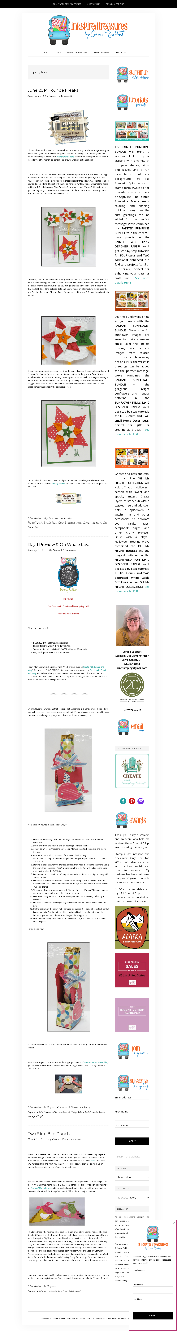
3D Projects (49, 1107)
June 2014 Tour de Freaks (53, 90)
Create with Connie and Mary (73, 1107)
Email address (123, 1097)
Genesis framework (96, 1318)
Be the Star (50, 522)
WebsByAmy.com (128, 1318)
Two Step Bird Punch (49, 1133)
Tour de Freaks (63, 518)
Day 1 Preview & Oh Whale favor (59, 544)
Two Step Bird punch (69, 1290)
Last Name (121, 1125)
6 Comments (65, 95)
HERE (93, 1160)
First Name (121, 1111)
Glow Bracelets (66, 522)
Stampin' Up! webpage (41, 1188)
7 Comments (69, 550)
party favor (83, 522)
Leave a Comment (71, 1139)
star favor (96, 522)
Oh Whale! (84, 1111)
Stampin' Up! (35, 1116)
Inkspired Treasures (88, 30)
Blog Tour (48, 518)
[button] (133, 50)
